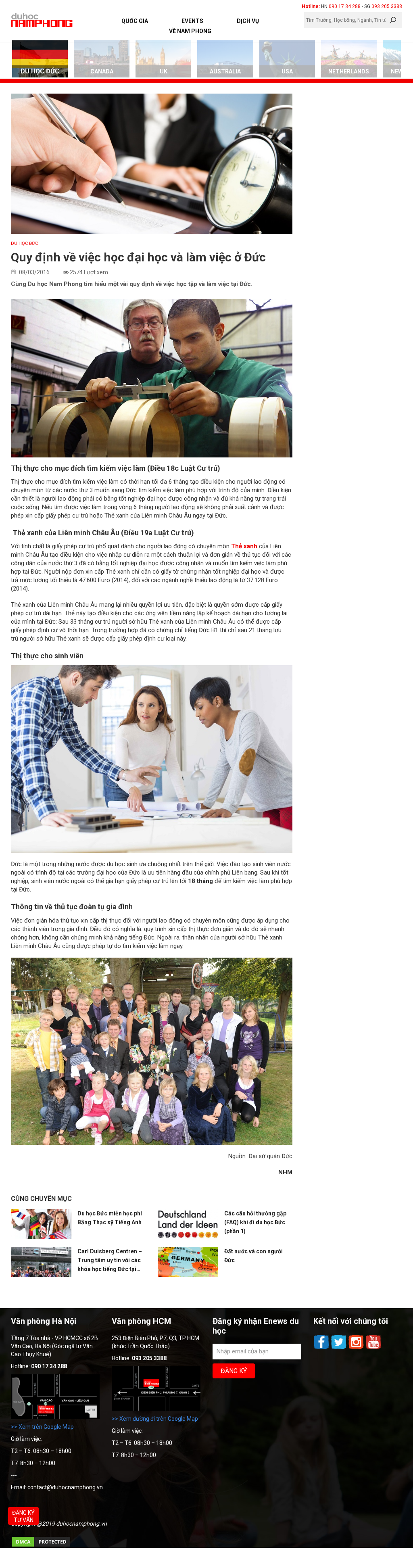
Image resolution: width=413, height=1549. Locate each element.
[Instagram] (356, 1348)
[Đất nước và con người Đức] (188, 1262)
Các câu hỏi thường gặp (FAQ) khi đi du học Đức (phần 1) (255, 1222)
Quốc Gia (134, 21)
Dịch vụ (248, 21)
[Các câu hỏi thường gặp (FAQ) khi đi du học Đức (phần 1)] (188, 1224)
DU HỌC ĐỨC (24, 243)
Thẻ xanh (245, 546)
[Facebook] (322, 1348)
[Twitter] (339, 1348)
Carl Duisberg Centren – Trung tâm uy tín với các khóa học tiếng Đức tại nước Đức (109, 1260)
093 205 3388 (386, 6)
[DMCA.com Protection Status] (41, 1546)
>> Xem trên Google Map (42, 1427)
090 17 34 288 (345, 6)
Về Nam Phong (190, 31)
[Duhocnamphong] (42, 19)
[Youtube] (373, 1348)
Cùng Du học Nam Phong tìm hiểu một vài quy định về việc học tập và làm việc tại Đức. (131, 284)
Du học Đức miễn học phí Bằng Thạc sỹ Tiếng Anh (109, 1217)
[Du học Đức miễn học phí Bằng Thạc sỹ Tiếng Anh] (41, 1224)
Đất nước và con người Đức (253, 1255)
